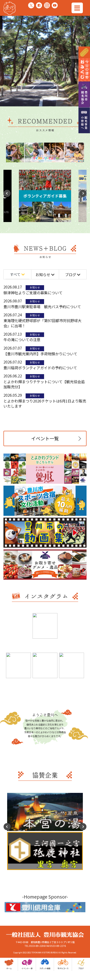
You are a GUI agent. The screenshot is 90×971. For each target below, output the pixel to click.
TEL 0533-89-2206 (34, 946)
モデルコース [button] (63, 968)
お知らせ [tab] (43, 274)
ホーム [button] (9, 968)
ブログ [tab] (71, 274)
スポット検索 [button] (45, 968)
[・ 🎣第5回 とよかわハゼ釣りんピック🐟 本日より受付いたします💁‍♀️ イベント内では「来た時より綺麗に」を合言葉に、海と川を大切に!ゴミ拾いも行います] (45, 626)
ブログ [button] (81, 968)
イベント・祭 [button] (27, 968)
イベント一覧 (45, 438)
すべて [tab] (15, 274)
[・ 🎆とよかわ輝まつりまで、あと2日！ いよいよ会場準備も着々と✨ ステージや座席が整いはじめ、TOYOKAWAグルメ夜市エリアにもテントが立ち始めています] (45, 665)
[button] (83, 191)
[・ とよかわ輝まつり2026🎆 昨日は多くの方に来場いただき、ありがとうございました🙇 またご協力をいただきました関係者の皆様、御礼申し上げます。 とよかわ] (71, 630)
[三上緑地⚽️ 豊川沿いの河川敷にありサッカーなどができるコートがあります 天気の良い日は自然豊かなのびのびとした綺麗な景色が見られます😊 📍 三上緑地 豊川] (18, 630)
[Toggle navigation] (77, 8)
